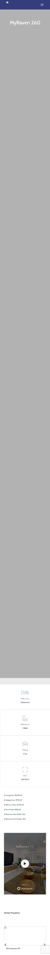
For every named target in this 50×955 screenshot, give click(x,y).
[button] (42, 4)
